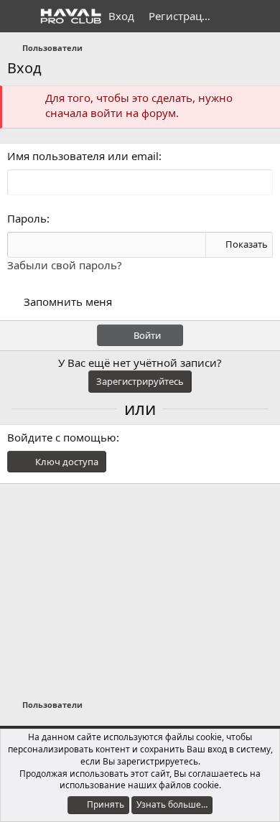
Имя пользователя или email (83, 156)
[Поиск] (263, 16)
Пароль (27, 218)
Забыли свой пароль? (64, 265)
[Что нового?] (234, 16)
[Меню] (20, 16)
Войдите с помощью (61, 437)
